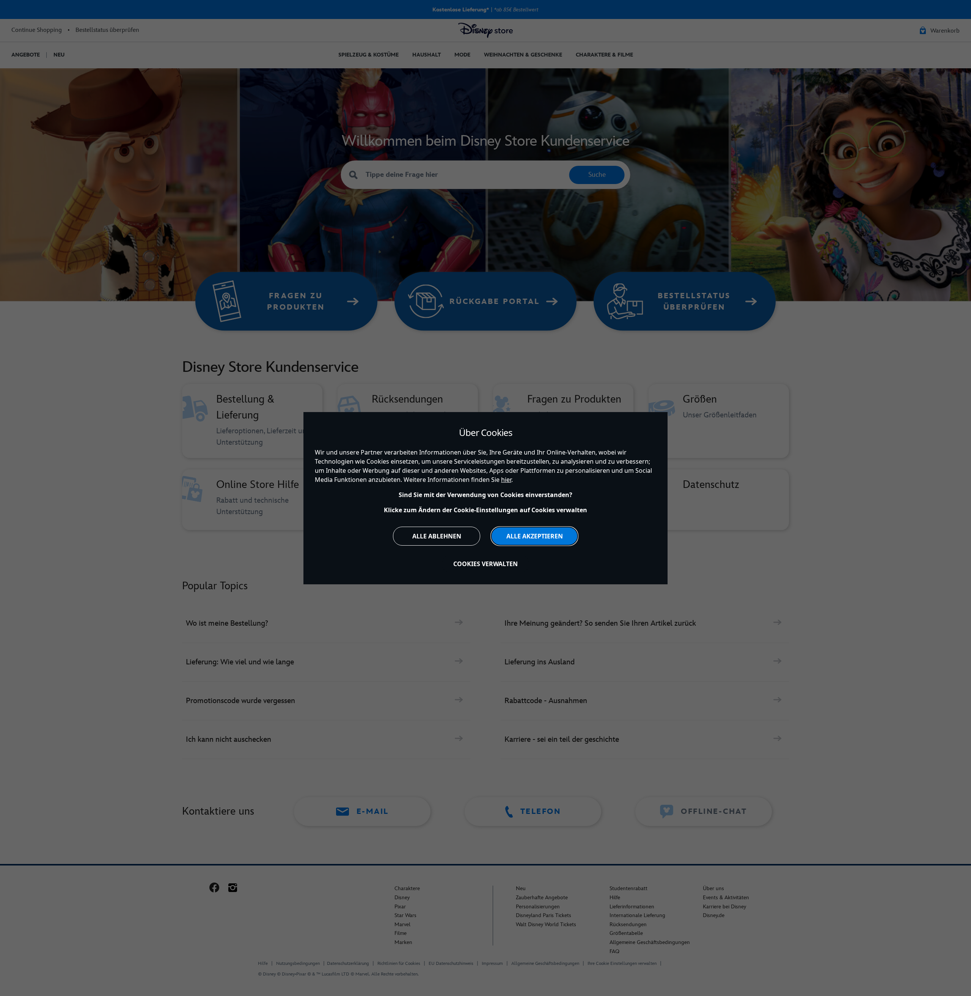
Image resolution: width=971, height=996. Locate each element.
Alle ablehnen (436, 536)
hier (506, 479)
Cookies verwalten (485, 564)
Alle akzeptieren (534, 536)
